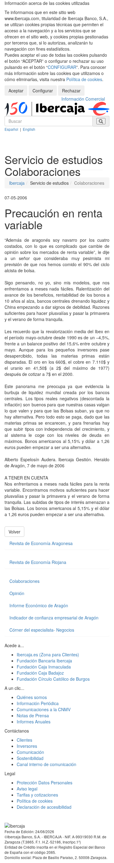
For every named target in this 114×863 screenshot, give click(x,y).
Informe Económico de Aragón (38, 605)
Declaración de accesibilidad (44, 807)
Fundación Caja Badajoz (40, 673)
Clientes (24, 740)
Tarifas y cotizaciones (37, 795)
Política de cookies (84, 79)
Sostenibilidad (30, 758)
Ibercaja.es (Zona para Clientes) (48, 654)
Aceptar (16, 90)
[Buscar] (100, 121)
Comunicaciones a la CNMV (44, 709)
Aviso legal (27, 789)
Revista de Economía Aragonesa (41, 543)
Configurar (43, 90)
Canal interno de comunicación (46, 764)
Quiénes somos (32, 697)
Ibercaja (17, 183)
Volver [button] (14, 532)
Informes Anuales (33, 722)
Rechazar (71, 90)
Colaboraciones (24, 581)
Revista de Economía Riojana (37, 562)
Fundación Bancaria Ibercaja (44, 661)
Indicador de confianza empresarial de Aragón (53, 618)
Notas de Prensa (33, 715)
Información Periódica (38, 703)
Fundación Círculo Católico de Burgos (53, 679)
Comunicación (30, 752)
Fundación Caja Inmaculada (44, 667)
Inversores (27, 746)
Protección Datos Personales (44, 782)
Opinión (16, 593)
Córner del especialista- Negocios (41, 630)
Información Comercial (83, 99)
